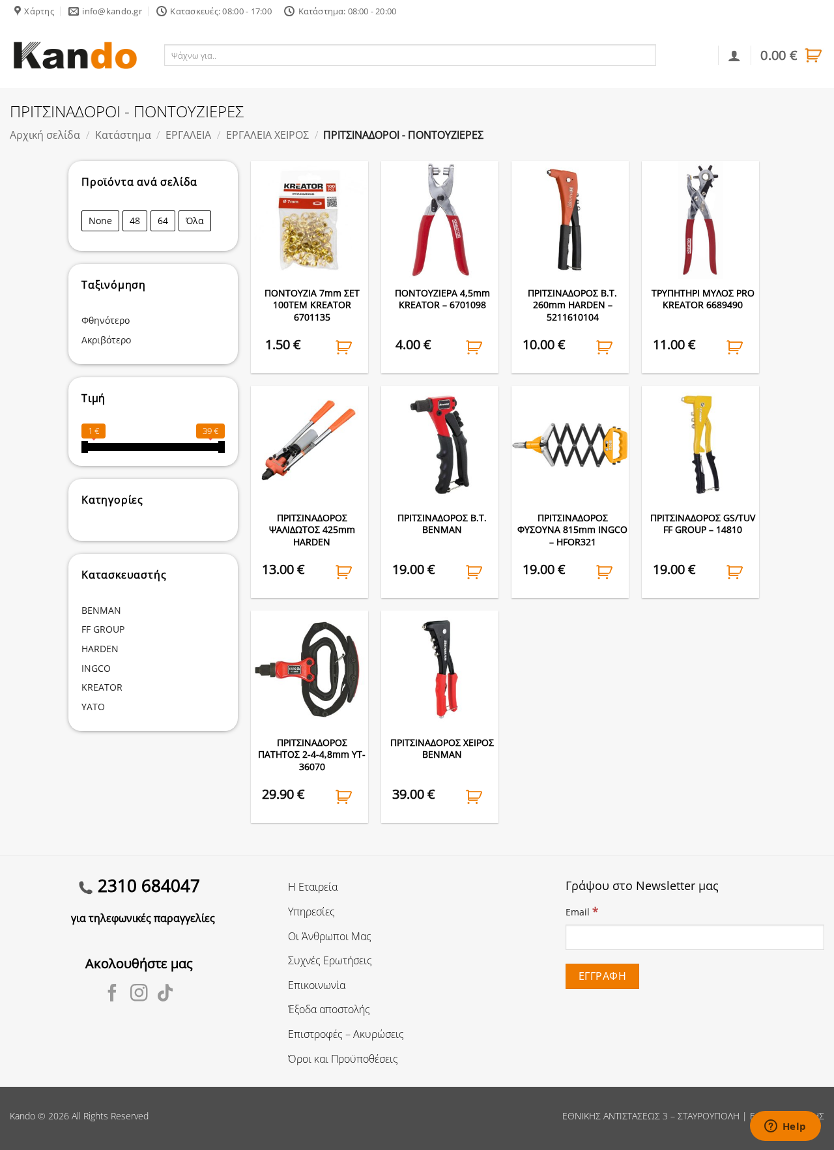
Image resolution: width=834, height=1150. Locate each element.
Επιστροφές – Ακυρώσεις (346, 1034)
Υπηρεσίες (311, 911)
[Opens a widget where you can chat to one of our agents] (785, 1127)
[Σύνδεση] (734, 55)
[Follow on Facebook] (112, 994)
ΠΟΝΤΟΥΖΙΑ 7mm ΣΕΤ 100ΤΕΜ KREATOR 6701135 (312, 305)
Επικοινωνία (316, 985)
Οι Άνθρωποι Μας (329, 936)
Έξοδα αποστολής (329, 1009)
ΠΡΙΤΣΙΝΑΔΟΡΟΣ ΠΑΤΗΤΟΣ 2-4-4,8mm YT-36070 (312, 755)
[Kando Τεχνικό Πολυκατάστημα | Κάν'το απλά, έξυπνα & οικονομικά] (75, 55)
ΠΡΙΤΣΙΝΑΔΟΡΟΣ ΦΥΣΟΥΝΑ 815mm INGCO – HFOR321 (572, 530)
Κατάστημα (123, 135)
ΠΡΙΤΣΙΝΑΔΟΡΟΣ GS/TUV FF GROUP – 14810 (702, 524)
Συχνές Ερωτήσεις (330, 960)
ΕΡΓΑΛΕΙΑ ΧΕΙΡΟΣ (267, 135)
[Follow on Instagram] (139, 994)
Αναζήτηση (684, 55)
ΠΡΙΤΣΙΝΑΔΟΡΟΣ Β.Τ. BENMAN (442, 524)
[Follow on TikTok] (165, 994)
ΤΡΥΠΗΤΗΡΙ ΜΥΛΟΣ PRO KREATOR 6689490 (703, 299)
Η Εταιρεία (313, 887)
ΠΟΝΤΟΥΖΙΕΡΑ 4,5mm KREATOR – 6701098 (442, 299)
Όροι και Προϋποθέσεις (343, 1059)
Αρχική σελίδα (45, 135)
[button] (792, 55)
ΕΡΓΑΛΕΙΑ (188, 135)
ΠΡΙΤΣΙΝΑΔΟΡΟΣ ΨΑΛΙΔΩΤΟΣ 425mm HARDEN (312, 530)
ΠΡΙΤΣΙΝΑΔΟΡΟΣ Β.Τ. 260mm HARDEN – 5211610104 (572, 305)
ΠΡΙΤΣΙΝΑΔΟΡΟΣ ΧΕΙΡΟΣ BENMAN (442, 749)
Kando (22, 1116)
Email (582, 911)
